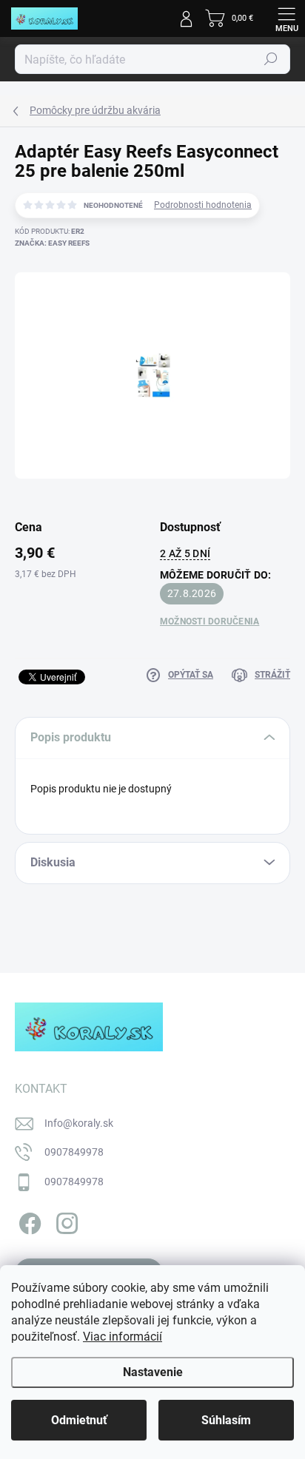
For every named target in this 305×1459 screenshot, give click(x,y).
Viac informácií (122, 1337)
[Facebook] (28, 1220)
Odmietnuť (79, 1420)
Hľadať (271, 59)
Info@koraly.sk (78, 1123)
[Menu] (286, 18)
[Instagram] (65, 1220)
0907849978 (74, 1152)
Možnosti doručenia (209, 621)
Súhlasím (226, 1420)
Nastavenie (153, 1372)
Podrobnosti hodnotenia (203, 205)
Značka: (52, 243)
